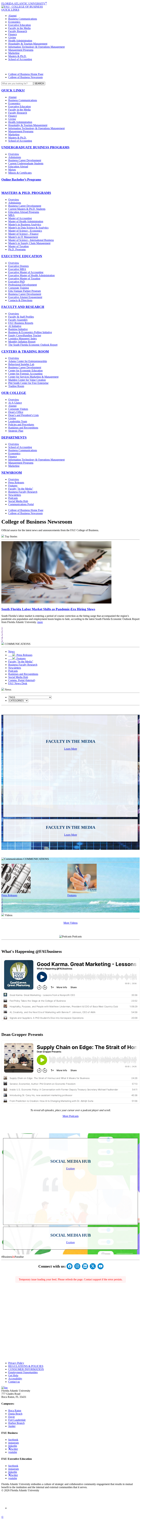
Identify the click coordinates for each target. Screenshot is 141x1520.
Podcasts (13, 498)
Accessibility (15, 1378)
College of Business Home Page (25, 74)
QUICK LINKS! (13, 90)
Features (12, 485)
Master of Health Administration (25, 221)
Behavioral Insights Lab (21, 364)
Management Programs (20, 49)
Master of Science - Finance (23, 233)
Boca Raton (14, 1410)
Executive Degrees (18, 266)
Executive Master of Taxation (24, 278)
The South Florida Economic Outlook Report (32, 344)
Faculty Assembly (18, 319)
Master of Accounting (20, 218)
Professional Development (22, 284)
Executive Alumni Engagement (25, 297)
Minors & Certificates (20, 172)
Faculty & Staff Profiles (21, 316)
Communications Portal (21, 504)
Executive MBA (17, 269)
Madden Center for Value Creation (27, 379)
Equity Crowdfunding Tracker (24, 335)
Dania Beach (15, 1413)
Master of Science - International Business (31, 240)
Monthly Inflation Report (21, 341)
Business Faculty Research (22, 491)
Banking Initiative (18, 329)
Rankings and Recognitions (23, 427)
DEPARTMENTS (14, 437)
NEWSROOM (11, 472)
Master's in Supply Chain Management (29, 243)
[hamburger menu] (70, 67)
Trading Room (16, 386)
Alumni (12, 15)
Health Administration (20, 40)
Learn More (70, 748)
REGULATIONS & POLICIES (25, 1366)
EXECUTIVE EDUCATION (21, 256)
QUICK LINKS (10, 9)
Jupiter (11, 1426)
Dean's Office (15, 412)
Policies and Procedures (21, 424)
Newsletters (14, 494)
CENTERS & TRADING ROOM (25, 351)
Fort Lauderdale (17, 1419)
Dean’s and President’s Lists (23, 415)
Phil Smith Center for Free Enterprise (28, 383)
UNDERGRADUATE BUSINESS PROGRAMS (35, 147)
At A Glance (15, 402)
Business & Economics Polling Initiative (30, 332)
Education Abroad (18, 166)
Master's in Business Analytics (24, 224)
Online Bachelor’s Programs (21, 179)
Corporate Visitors (18, 408)
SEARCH (39, 83)
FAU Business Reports (20, 322)
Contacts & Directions (20, 300)
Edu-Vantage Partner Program (24, 290)
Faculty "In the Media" (20, 488)
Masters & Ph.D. (17, 56)
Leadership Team (17, 421)
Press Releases (16, 482)
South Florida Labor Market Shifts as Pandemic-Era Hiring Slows (48, 609)
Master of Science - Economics (25, 230)
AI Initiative (14, 326)
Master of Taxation (18, 246)
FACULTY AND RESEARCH (22, 307)
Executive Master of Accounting (25, 272)
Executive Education (19, 25)
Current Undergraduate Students (25, 163)
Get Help (13, 1375)
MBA (11, 215)
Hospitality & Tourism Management (27, 43)
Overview (13, 154)
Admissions (14, 157)
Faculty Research (17, 31)
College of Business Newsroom (25, 77)
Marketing (13, 53)
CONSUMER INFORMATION (26, 1369)
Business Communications (22, 18)
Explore (70, 1168)
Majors (12, 169)
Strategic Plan (15, 430)
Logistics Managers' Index (22, 338)
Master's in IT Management (23, 236)
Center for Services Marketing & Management (33, 376)
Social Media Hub (18, 501)
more (40, 622)
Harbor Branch (16, 1423)
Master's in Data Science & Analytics (28, 227)
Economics (14, 21)
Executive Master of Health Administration (31, 275)
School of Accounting (20, 59)
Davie (11, 1416)
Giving (12, 37)
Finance (12, 34)
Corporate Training (18, 287)
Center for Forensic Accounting (25, 373)
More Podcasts (71, 1116)
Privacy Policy (16, 1363)
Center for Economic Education (25, 370)
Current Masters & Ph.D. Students (26, 208)
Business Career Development (24, 160)
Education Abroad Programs (23, 212)
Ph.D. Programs (17, 249)
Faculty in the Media (19, 28)
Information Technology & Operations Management (36, 46)
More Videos (70, 922)
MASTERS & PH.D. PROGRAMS (26, 193)
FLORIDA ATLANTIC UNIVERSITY (24, 3)
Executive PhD (16, 281)
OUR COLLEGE (13, 393)
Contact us (14, 1381)
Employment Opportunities (23, 1372)
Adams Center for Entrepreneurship (27, 361)
